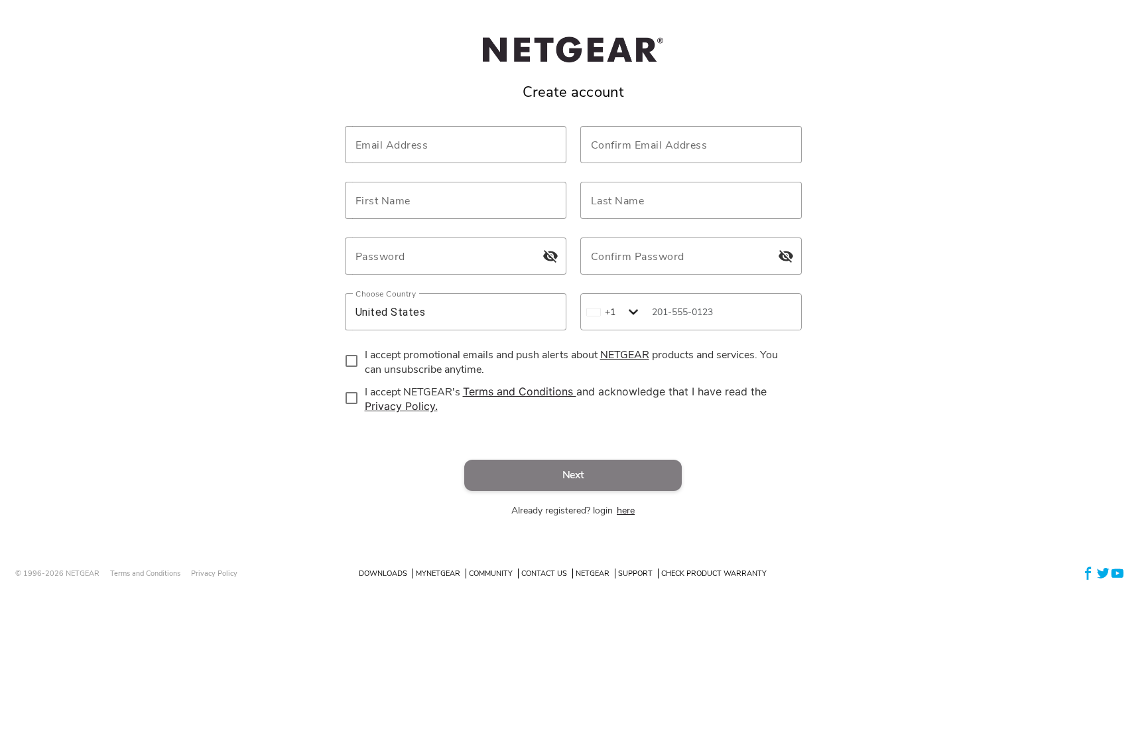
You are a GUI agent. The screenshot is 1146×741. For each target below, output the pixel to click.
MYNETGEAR (438, 573)
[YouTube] (1117, 573)
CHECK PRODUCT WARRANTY (714, 573)
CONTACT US (544, 573)
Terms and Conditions (145, 573)
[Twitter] (1103, 573)
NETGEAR (592, 573)
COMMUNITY (491, 573)
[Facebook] (1088, 573)
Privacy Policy (214, 573)
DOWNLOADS (383, 573)
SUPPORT (635, 573)
